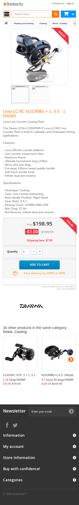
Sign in (70, 3)
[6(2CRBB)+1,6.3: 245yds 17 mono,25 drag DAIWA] (59, 353)
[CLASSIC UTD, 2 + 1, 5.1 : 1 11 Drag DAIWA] (20, 353)
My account (13, 446)
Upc (59, 289)
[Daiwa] (31, 305)
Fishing (43, 23)
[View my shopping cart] (68, 14)
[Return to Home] (6, 23)
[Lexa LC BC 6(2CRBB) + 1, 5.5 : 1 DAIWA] (20, 94)
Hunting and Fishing (24, 23)
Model (45, 287)
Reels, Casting (60, 23)
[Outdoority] (13, 4)
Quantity (12, 251)
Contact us (58, 3)
